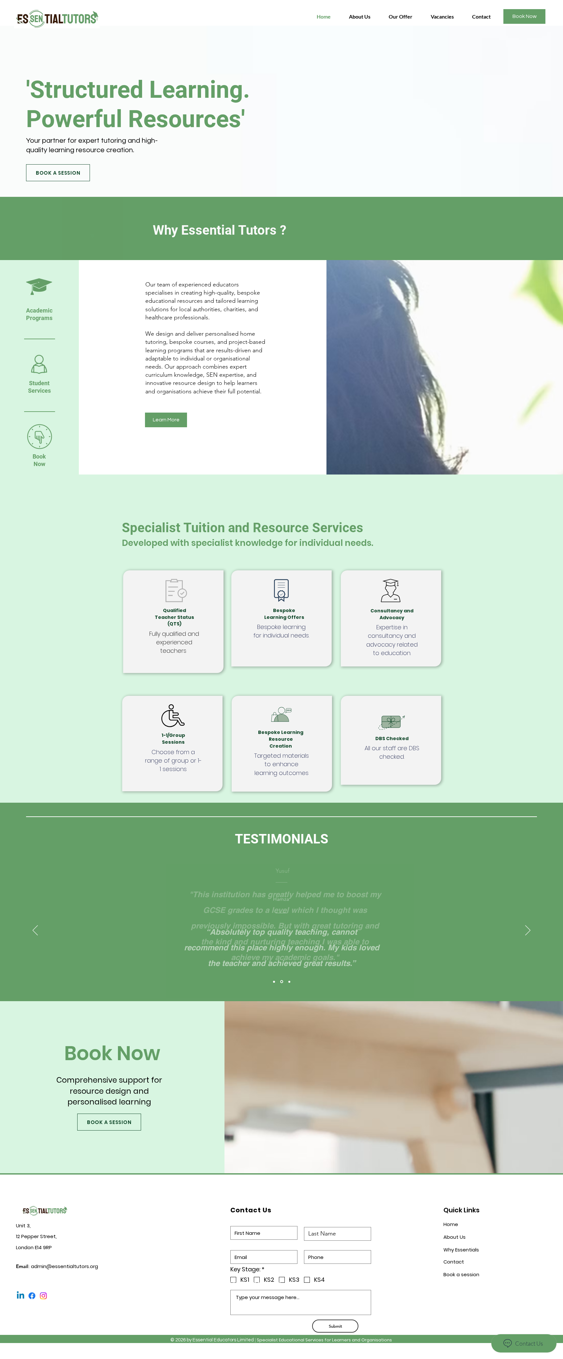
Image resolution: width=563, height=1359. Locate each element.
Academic (39, 310)
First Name (243, 1219)
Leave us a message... (257, 1282)
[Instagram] (43, 1295)
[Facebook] (31, 1295)
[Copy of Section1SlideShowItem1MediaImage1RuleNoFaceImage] (281, 981)
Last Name (318, 1219)
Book (39, 456)
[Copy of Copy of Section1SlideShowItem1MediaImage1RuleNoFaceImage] (289, 982)
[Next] (527, 930)
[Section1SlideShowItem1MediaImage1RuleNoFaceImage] (274, 982)
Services (39, 390)
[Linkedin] (20, 1295)
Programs (39, 317)
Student (39, 383)
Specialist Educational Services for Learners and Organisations (324, 1340)
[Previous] (35, 930)
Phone (311, 1243)
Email (236, 1243)
